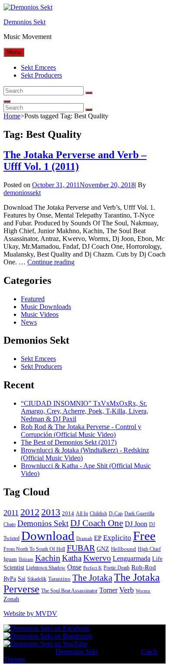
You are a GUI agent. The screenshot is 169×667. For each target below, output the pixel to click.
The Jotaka (92, 578)
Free (144, 536)
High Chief (149, 549)
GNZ (103, 549)
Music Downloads (46, 306)
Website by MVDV (30, 613)
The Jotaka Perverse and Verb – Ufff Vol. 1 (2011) (74, 160)
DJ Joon (136, 524)
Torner (108, 590)
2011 (11, 512)
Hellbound (123, 549)
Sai (22, 579)
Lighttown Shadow (45, 568)
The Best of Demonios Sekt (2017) (69, 442)
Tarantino (59, 579)
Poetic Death (117, 567)
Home (11, 116)
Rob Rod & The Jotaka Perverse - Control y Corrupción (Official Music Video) (81, 430)
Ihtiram (26, 559)
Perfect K (92, 568)
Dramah (84, 538)
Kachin (47, 558)
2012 (29, 512)
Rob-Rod (143, 567)
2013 (50, 512)
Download (48, 536)
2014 (68, 513)
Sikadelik (36, 579)
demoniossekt (22, 192)
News (29, 322)
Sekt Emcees (38, 67)
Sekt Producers (41, 75)
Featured (33, 299)
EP (97, 537)
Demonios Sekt (24, 22)
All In (82, 513)
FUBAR (81, 548)
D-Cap (116, 513)
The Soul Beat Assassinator (69, 591)
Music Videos (39, 314)
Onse (74, 567)
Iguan (10, 559)
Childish (98, 514)
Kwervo (97, 558)
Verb (126, 590)
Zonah (11, 599)
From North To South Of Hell (34, 549)
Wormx (143, 591)
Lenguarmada (131, 558)
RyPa (9, 579)
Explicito (117, 538)
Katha (71, 558)
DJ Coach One (96, 523)
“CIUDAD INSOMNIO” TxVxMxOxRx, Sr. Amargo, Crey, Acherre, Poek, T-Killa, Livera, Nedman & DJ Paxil (84, 411)
